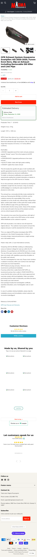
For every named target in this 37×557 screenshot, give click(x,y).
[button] (5, 50)
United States (17, 527)
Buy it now (18, 102)
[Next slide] (35, 50)
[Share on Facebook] (2, 311)
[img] (18, 437)
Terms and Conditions (6, 550)
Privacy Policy (32, 550)
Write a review (18, 336)
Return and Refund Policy (20, 550)
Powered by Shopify (18, 554)
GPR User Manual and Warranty (10, 305)
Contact (19, 548)
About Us (25, 548)
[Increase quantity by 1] (16, 90)
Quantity (3, 86)
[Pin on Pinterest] (12, 311)
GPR (4, 75)
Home (2, 16)
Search (14, 548)
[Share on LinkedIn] (8, 311)
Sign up (26, 519)
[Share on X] (5, 311)
